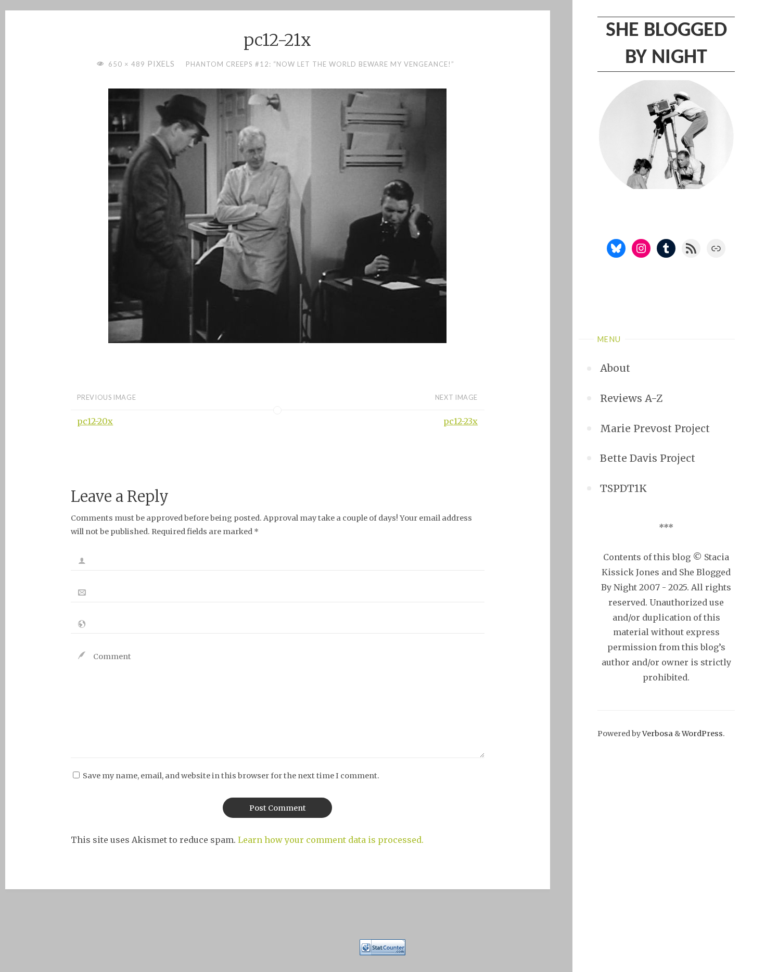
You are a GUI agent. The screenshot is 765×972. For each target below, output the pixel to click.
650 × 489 (127, 64)
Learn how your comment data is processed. (331, 840)
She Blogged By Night (666, 44)
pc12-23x (460, 421)
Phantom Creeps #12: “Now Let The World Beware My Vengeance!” (320, 64)
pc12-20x (95, 421)
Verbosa (657, 733)
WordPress (702, 733)
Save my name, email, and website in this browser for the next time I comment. (231, 775)
